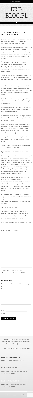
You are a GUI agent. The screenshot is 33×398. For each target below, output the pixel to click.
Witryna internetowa (3, 314)
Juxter (15, 394)
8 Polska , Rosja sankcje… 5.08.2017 (17, 272)
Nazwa (3, 307)
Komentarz (3, 288)
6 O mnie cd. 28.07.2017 (16, 270)
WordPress (23, 394)
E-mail (3, 310)
